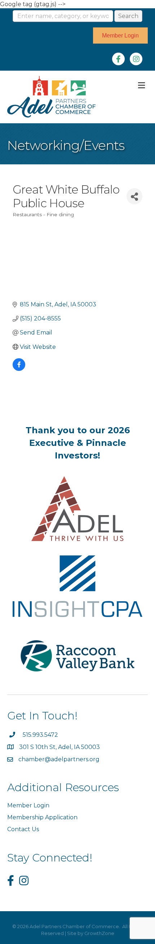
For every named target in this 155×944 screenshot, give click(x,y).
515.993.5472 (40, 734)
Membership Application (42, 817)
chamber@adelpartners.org (58, 759)
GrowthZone (99, 933)
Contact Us (23, 829)
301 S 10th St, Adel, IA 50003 (60, 747)
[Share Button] (134, 196)
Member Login (28, 805)
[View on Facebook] (19, 368)
